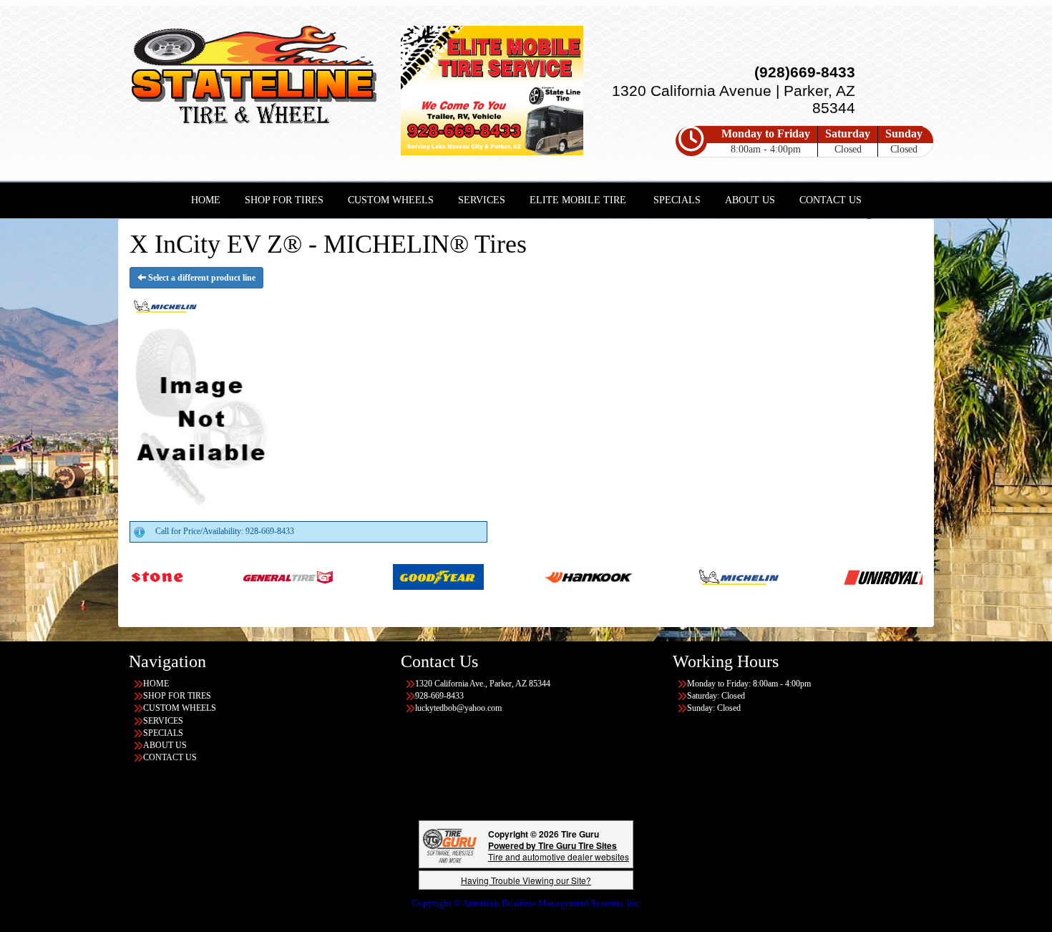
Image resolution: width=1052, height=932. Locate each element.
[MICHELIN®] (680, 576)
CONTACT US (830, 200)
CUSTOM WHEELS (391, 200)
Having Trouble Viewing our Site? (526, 880)
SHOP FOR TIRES (284, 200)
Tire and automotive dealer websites (558, 851)
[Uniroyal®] (830, 576)
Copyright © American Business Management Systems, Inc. (526, 903)
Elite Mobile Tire (578, 200)
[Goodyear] (379, 576)
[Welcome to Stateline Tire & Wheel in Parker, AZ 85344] (254, 78)
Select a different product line (200, 278)
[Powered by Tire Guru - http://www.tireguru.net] (450, 844)
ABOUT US (750, 200)
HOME (205, 200)
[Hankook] (529, 576)
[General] (229, 576)
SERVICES (481, 200)
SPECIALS (677, 200)
